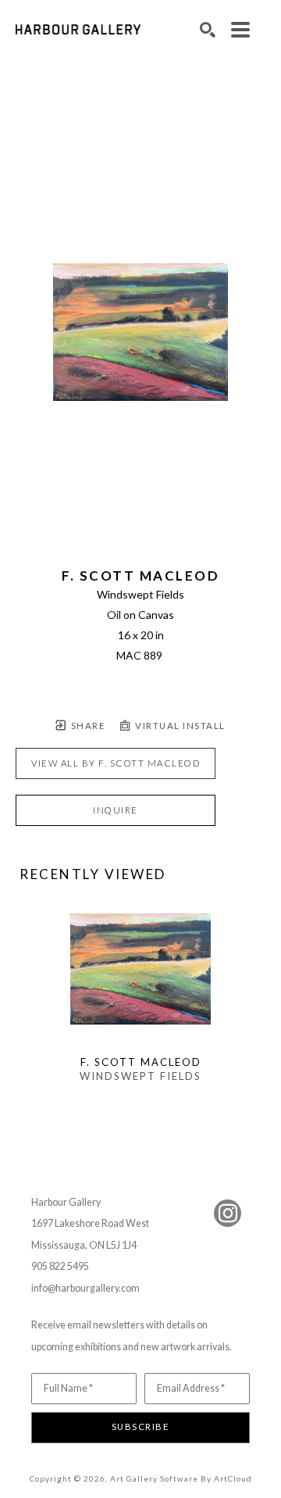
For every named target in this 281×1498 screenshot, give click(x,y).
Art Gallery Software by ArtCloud (181, 1478)
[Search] (207, 30)
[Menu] (240, 30)
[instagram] (227, 1213)
